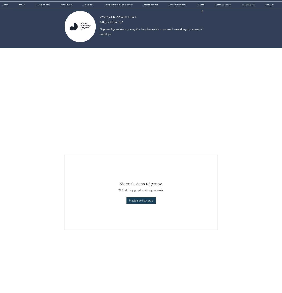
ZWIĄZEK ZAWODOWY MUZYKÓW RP (118, 19)
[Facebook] (202, 11)
